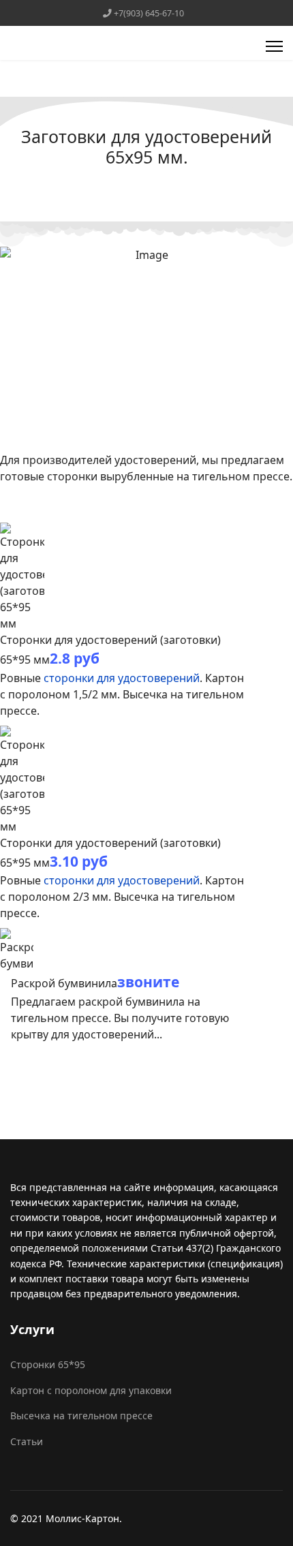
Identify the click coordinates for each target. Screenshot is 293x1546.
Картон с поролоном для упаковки (91, 1390)
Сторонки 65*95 (47, 1364)
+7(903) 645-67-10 (149, 13)
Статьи (26, 1441)
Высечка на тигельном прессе (81, 1415)
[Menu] (274, 46)
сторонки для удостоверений (122, 677)
